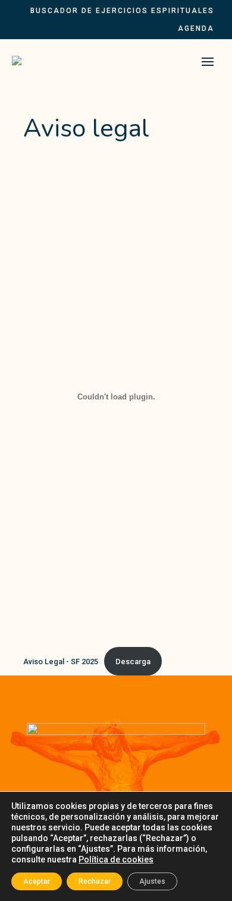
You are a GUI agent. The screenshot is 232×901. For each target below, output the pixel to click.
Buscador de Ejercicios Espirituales (122, 11)
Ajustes (152, 881)
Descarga (133, 661)
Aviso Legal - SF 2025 (60, 661)
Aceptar (36, 881)
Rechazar (95, 881)
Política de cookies (116, 859)
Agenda (196, 28)
